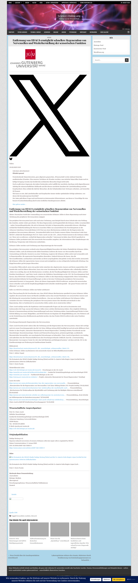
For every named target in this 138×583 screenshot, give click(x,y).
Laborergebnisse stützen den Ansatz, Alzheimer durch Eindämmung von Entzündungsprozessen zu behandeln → (71, 558)
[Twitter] (49, 156)
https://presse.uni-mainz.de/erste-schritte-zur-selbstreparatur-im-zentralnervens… (37, 395)
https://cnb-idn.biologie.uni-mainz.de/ (22, 428)
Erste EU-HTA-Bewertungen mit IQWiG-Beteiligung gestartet (18, 541)
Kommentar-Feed (100, 49)
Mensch (34, 516)
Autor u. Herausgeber (52, 3)
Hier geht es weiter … (19, 204)
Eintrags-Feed (98, 45)
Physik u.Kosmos (22, 32)
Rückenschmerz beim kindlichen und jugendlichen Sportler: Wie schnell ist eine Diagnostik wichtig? (80, 543)
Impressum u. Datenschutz (69, 3)
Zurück (14, 494)
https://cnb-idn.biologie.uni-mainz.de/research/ (25, 370)
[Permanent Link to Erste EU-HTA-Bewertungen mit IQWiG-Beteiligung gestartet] (18, 529)
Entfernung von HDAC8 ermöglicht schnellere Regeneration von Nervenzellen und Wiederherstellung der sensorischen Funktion (49, 41)
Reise (41, 3)
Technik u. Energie (36, 32)
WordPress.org (99, 52)
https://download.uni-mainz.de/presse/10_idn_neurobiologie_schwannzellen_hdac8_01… (39, 348)
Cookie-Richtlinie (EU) (86, 3)
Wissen (27, 3)
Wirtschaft (83, 32)
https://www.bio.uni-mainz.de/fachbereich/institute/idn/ (28, 372)
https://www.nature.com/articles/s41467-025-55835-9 (27, 448)
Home (10, 3)
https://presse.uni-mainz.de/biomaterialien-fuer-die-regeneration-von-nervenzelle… (37, 383)
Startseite (11, 32)
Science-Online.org (69, 16)
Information (93, 32)
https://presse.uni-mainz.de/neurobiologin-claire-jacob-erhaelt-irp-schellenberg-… (37, 400)
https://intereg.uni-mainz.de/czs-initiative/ (23, 377)
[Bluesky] (10, 160)
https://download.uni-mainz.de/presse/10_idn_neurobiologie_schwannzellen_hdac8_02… (39, 357)
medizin (28, 516)
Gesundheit (20, 516)
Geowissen (47, 32)
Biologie (55, 32)
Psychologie (72, 32)
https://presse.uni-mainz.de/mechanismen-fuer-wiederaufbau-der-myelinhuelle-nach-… (39, 388)
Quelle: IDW (13, 512)
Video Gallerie (104, 32)
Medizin (64, 32)
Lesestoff (17, 3)
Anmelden (97, 42)
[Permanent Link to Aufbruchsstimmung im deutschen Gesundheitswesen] (39, 529)
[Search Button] (128, 32)
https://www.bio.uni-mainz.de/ (19, 374)
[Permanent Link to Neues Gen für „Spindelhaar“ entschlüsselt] (59, 529)
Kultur (34, 3)
